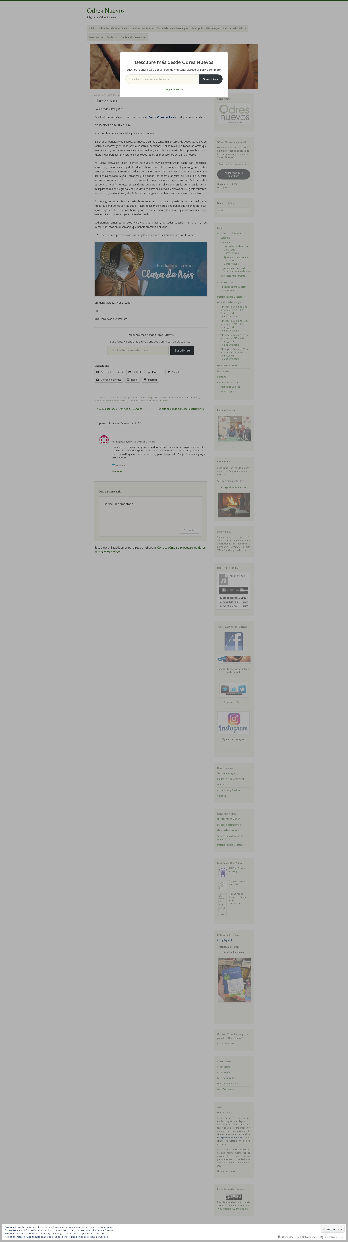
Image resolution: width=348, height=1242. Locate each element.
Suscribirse (210, 79)
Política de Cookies (98, 1236)
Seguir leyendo (174, 89)
